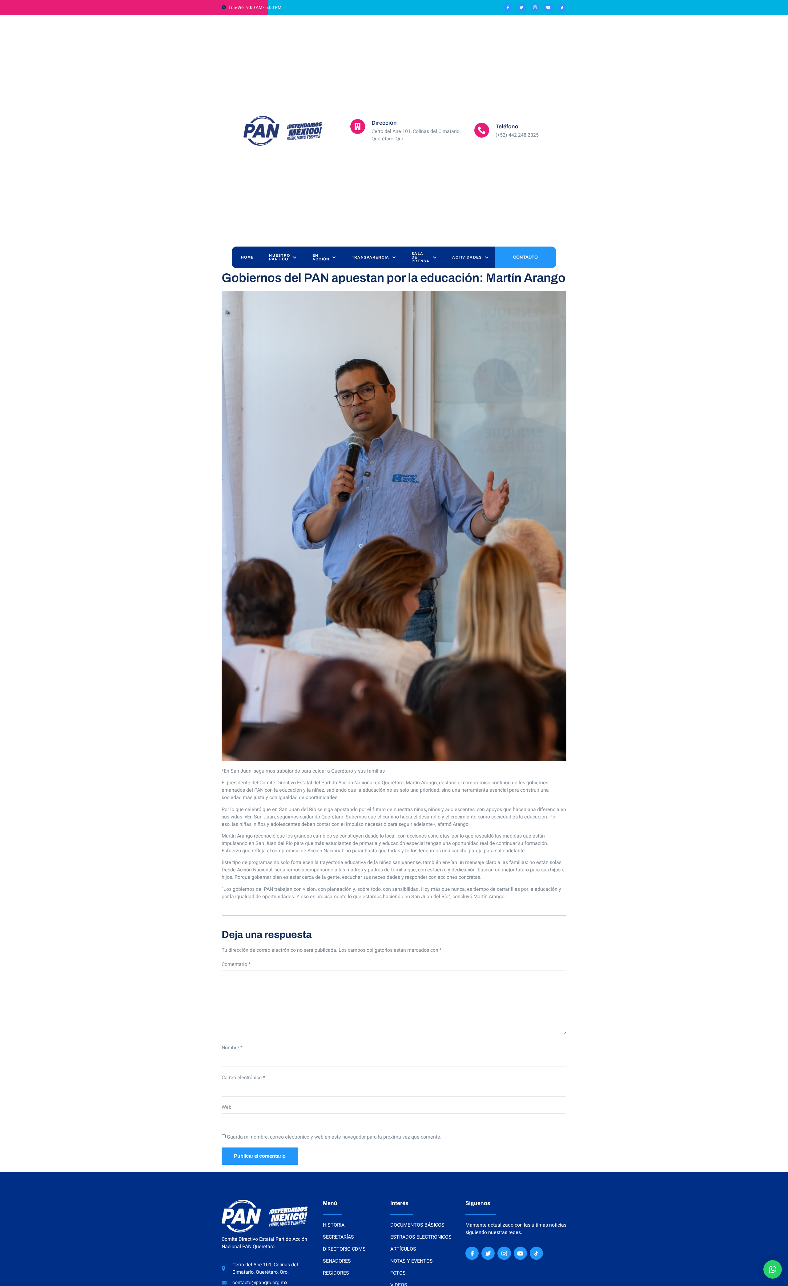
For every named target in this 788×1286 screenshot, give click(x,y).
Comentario (236, 964)
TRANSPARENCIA (370, 257)
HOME (247, 257)
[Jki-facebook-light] (508, 7)
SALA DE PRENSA (421, 257)
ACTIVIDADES (467, 257)
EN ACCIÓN (321, 257)
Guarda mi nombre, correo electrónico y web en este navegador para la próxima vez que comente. (334, 1137)
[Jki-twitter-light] (521, 7)
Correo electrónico (243, 1077)
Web (226, 1107)
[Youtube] (548, 7)
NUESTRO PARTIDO (279, 257)
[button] (772, 1269)
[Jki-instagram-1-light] (535, 7)
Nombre (232, 1047)
